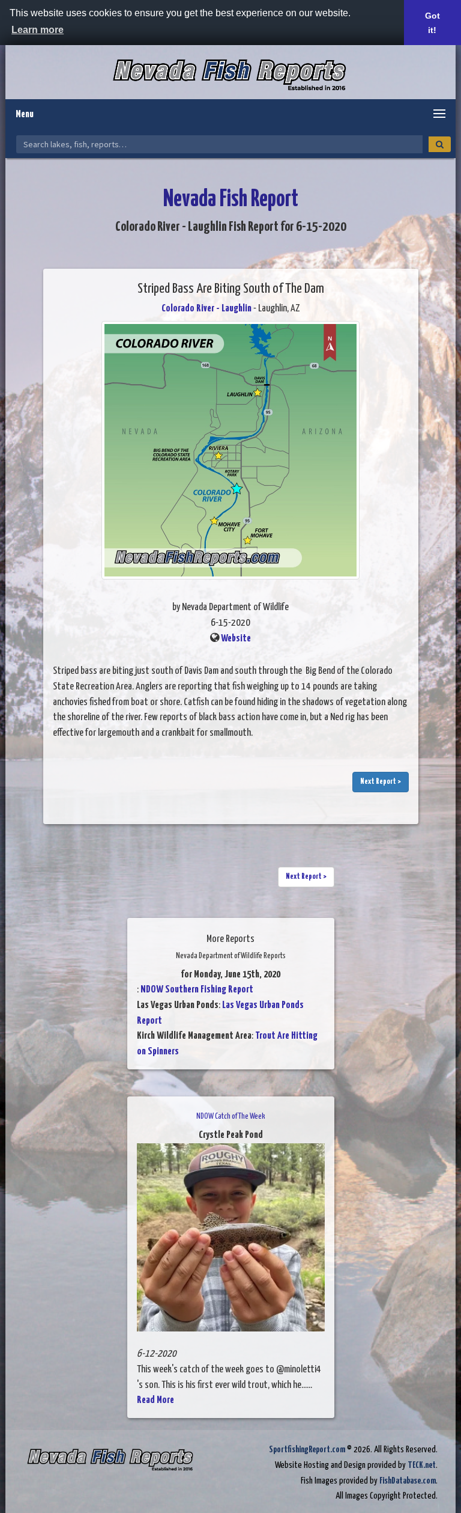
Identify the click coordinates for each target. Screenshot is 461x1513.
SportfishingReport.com (307, 1449)
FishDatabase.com (407, 1480)
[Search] (440, 144)
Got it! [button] (432, 23)
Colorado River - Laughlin (206, 309)
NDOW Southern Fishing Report (196, 990)
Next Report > (380, 782)
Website (236, 639)
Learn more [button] (37, 30)
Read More (155, 1400)
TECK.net (422, 1465)
